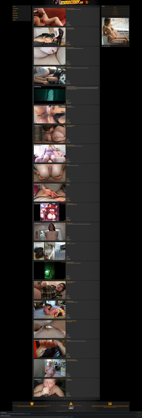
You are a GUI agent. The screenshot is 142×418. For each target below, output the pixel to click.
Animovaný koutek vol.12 (70, 203)
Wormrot (69, 41)
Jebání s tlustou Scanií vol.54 (71, 125)
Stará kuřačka (69, 379)
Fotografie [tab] (16, 13)
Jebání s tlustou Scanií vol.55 (71, 8)
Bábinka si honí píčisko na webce (71, 359)
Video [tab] (15, 10)
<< (59, 6)
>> (72, 6)
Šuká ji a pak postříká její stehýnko (71, 320)
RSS (14, 19)
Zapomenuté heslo (116, 14)
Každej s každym (69, 106)
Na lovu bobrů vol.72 (69, 223)
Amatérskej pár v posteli (70, 262)
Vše (14, 6)
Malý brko (68, 184)
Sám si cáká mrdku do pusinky (71, 281)
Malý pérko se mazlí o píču (70, 47)
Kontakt (116, 7)
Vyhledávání (16, 8)
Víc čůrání (68, 242)
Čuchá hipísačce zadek (70, 301)
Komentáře (16, 17)
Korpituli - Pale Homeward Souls (71, 86)
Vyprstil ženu (68, 340)
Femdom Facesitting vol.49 (70, 145)
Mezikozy (68, 164)
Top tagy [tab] (15, 15)
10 (69, 6)
